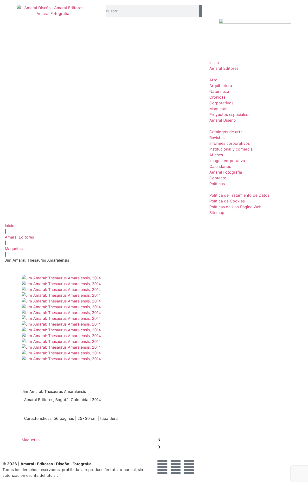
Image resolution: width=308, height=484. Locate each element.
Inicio (9, 225)
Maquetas (14, 248)
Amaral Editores (19, 237)
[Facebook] (162, 467)
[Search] (200, 11)
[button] (255, 8)
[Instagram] (189, 467)
